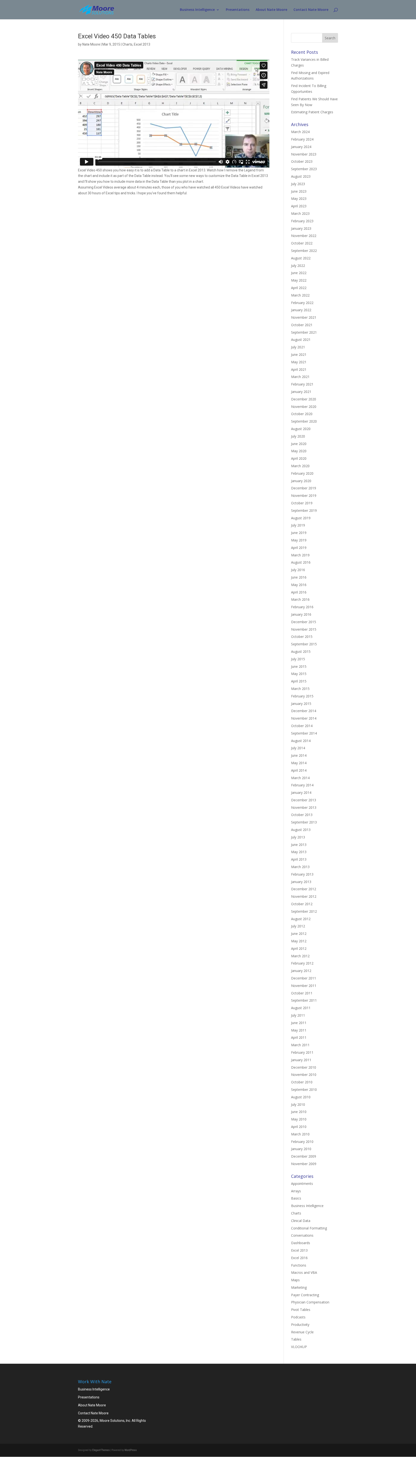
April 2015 (298, 681)
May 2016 (298, 584)
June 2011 (298, 1022)
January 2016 (301, 614)
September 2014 (304, 733)
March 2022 (300, 295)
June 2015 (298, 666)
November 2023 (303, 154)
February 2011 (302, 1052)
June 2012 (298, 933)
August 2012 (301, 919)
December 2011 (303, 978)
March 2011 (300, 1045)
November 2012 (303, 896)
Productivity (300, 1324)
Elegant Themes (101, 1450)
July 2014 (298, 748)
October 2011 (301, 993)
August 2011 (301, 1007)
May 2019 (298, 540)
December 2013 (303, 800)
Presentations (237, 10)
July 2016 (298, 569)
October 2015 (301, 636)
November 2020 (303, 406)
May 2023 (298, 198)
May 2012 (298, 941)
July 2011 (298, 1015)
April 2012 (298, 948)
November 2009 (303, 1163)
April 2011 (298, 1037)
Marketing (299, 1287)
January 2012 (301, 970)
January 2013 (301, 881)
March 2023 (300, 213)
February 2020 (302, 473)
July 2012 (298, 926)
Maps (295, 1280)
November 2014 (303, 718)
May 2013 (298, 852)
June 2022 (298, 272)
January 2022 (301, 310)
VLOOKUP (299, 1346)
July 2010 (298, 1104)
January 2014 (301, 792)
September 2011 (304, 1000)
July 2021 (298, 347)
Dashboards (300, 1243)
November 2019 (303, 495)
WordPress (130, 1450)
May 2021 (298, 362)
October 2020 (301, 413)
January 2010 (301, 1149)
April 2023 (298, 206)
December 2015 (303, 622)
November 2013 (303, 807)
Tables (296, 1339)
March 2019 (300, 555)
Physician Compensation (310, 1302)
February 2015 (302, 696)
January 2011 (301, 1060)
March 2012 (300, 956)
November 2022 (303, 235)
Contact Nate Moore (310, 10)
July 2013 (298, 837)
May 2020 (298, 451)
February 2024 (302, 139)
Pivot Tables (300, 1309)
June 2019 (298, 532)
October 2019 (301, 503)
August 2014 (301, 740)
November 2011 (303, 985)
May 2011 (298, 1030)
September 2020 (304, 421)
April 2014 (298, 770)
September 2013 (304, 822)
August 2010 (301, 1097)
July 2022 (298, 265)
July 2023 (298, 184)
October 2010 (301, 1082)
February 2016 (302, 607)
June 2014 (298, 755)
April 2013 (298, 859)
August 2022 (301, 258)
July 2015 (298, 659)
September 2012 (304, 911)
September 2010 (304, 1089)
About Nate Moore (271, 10)
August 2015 (301, 651)
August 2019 (301, 518)
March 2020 (300, 466)
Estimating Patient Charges (312, 112)
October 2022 (301, 243)
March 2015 (300, 688)
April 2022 (298, 287)
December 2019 (303, 488)
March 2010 (300, 1134)
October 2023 (301, 161)
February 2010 (302, 1141)
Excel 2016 (299, 1257)
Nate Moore (91, 44)
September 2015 (304, 644)
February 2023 (302, 221)
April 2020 (298, 458)
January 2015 (301, 703)
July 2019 (298, 525)
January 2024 (301, 146)
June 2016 (298, 577)
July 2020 (298, 436)
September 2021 (304, 332)
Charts (127, 44)
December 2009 (303, 1156)
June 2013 (298, 844)
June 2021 (298, 354)
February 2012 (302, 963)
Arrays (296, 1191)
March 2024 (300, 131)
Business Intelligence (197, 10)
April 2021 (298, 369)
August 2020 (301, 428)
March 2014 (300, 778)
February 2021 (302, 384)
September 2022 (304, 250)
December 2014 (303, 710)
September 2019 (304, 510)
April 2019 (298, 547)
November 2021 (303, 317)
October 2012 (301, 904)
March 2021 (300, 376)
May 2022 (298, 280)
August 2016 (301, 562)
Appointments (302, 1183)
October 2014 (301, 725)
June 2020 (298, 443)
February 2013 (302, 874)
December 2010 (303, 1067)
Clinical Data (300, 1220)
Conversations (302, 1235)
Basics (296, 1198)
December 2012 (303, 889)
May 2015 (298, 673)
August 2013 (301, 829)
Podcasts (298, 1317)
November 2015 (303, 629)
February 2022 (302, 302)
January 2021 (301, 391)
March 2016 (300, 599)
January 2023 (301, 228)
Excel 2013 (142, 44)
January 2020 (301, 481)
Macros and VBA (304, 1272)
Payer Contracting (305, 1295)
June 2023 (298, 191)
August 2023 (301, 176)
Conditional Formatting (309, 1228)
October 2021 (301, 325)
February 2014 (302, 785)
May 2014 (298, 763)
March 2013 (300, 866)
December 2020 (303, 399)
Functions (298, 1265)
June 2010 (298, 1111)
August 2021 (301, 339)
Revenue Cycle (302, 1332)
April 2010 (298, 1126)
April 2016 (298, 592)
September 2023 (304, 169)
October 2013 (301, 814)
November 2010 (303, 1074)
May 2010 (298, 1119)
